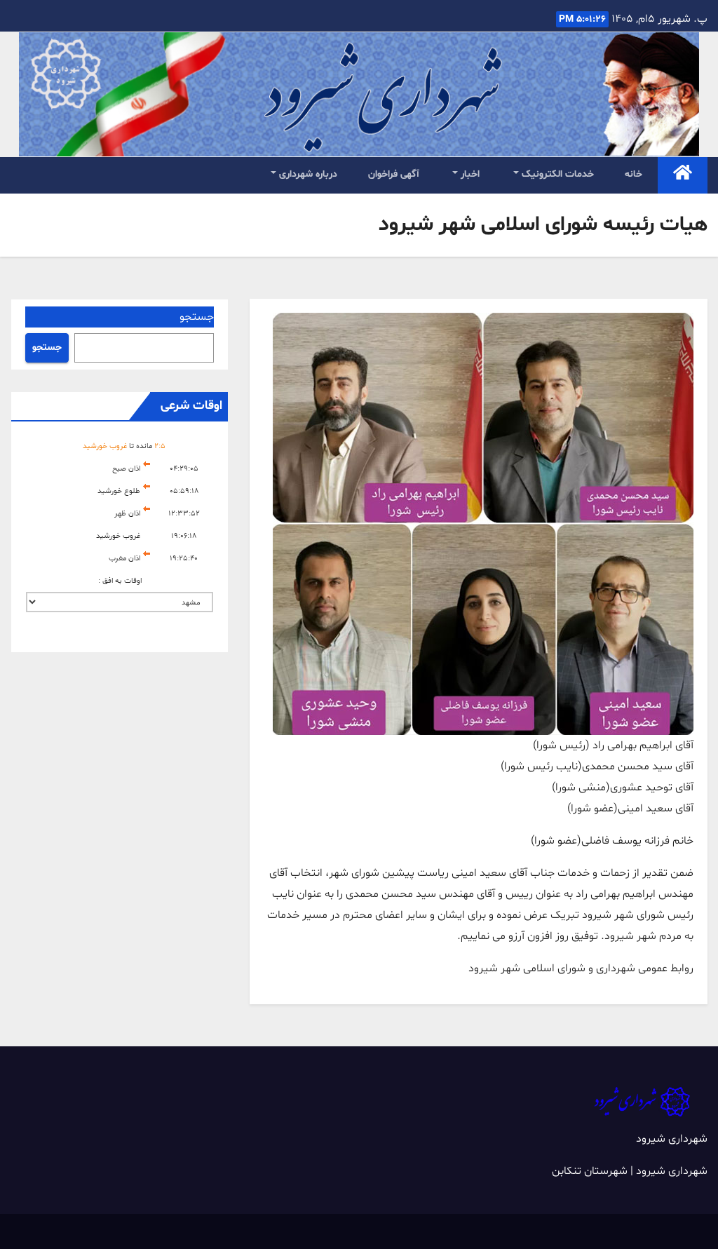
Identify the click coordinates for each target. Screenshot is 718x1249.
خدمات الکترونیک (556, 174)
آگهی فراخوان (393, 174)
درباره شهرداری (306, 174)
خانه (633, 174)
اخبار (469, 174)
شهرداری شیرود (671, 1139)
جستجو (197, 317)
